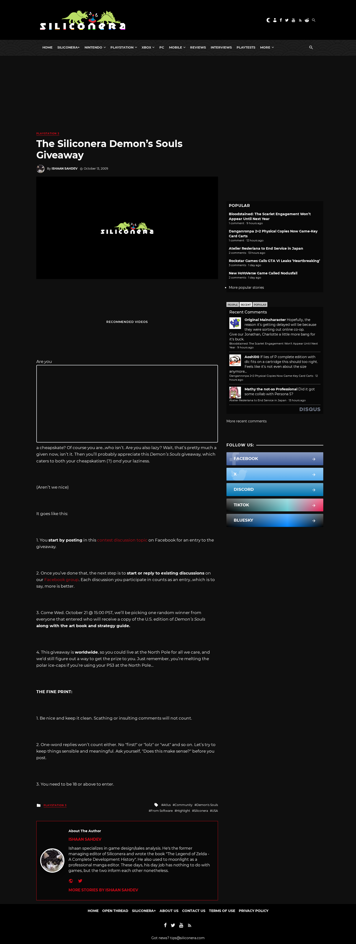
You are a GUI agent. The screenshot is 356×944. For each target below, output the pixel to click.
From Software (162, 811)
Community (184, 805)
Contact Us (193, 911)
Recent (246, 304)
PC (161, 47)
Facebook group (61, 579)
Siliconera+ (68, 47)
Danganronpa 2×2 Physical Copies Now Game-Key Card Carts (271, 376)
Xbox (146, 47)
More (265, 47)
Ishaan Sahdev (64, 168)
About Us (169, 911)
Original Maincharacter (265, 320)
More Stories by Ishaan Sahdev (103, 890)
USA (215, 811)
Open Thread (115, 911)
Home (47, 47)
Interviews (221, 47)
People (233, 304)
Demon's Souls (207, 805)
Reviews (198, 47)
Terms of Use (222, 911)
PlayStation (121, 47)
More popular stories (246, 287)
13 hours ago (297, 400)
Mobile (175, 47)
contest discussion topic (122, 540)
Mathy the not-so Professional (271, 389)
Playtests (246, 47)
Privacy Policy (253, 911)
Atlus (167, 805)
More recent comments (246, 421)
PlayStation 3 (47, 133)
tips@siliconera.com (187, 938)
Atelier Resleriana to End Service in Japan (266, 248)
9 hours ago (245, 347)
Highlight (183, 811)
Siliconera (201, 811)
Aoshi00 (252, 357)
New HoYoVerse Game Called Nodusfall (263, 273)
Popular (260, 304)
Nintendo (93, 47)
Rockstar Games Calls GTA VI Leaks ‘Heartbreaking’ (274, 261)
